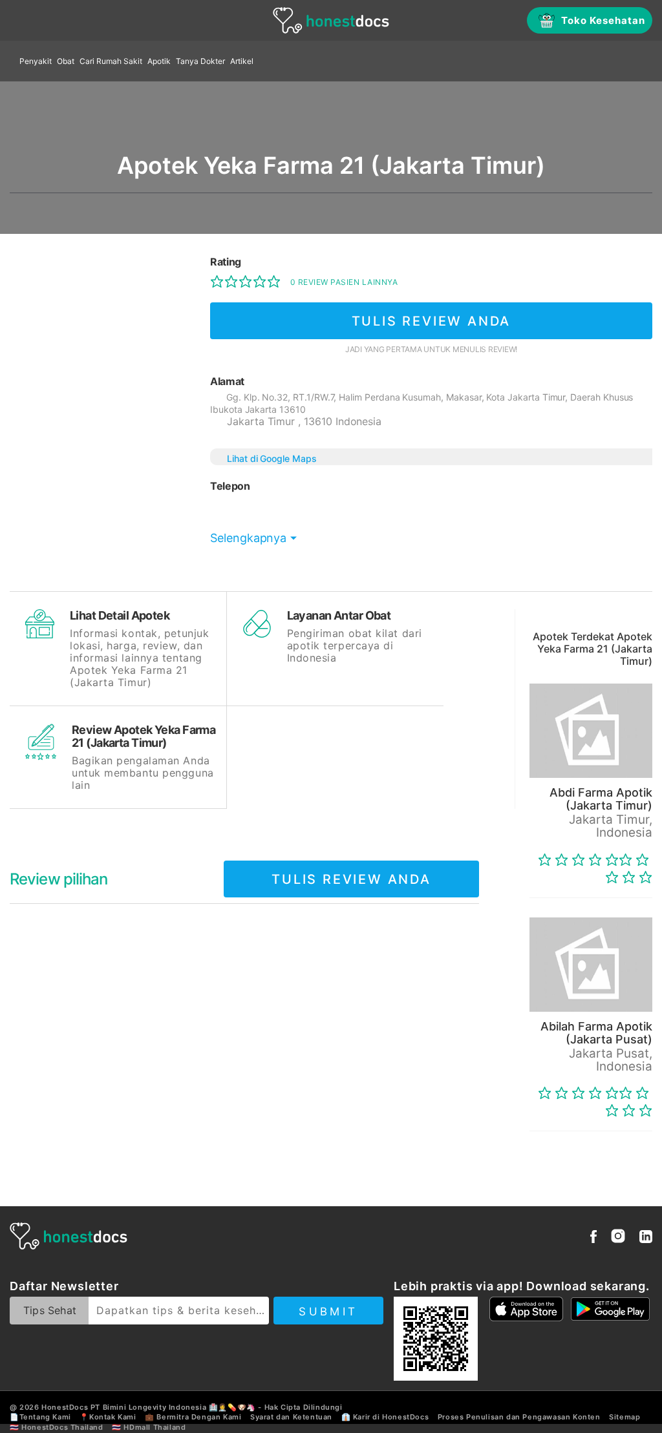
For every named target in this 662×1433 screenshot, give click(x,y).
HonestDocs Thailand (62, 1427)
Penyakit (35, 61)
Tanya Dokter (200, 61)
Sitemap (624, 1416)
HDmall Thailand (154, 1427)
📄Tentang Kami (40, 1416)
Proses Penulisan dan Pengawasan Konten (519, 1416)
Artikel (241, 61)
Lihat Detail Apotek (119, 615)
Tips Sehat (49, 1310)
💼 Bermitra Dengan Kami (193, 1416)
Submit (328, 1311)
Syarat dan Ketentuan (291, 1416)
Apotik (159, 61)
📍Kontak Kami (108, 1416)
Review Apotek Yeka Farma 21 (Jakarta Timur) (143, 736)
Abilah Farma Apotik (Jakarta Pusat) (596, 1033)
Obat (65, 61)
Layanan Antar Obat (339, 615)
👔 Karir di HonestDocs (385, 1416)
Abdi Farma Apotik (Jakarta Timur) (601, 799)
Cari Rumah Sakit (111, 61)
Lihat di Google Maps (272, 458)
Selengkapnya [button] (248, 538)
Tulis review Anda (431, 321)
